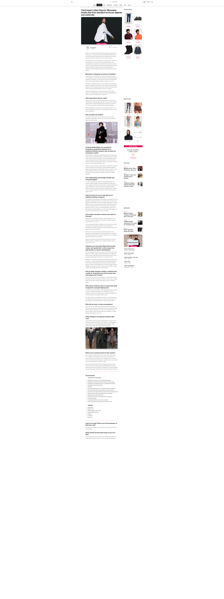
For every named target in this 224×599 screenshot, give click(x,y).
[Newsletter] (148, 2)
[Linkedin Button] (113, 47)
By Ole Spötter (93, 47)
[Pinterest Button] (115, 47)
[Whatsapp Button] (116, 47)
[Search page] (150, 2)
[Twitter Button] (109, 47)
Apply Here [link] (133, 157)
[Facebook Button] (111, 47)
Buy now (128, 26)
